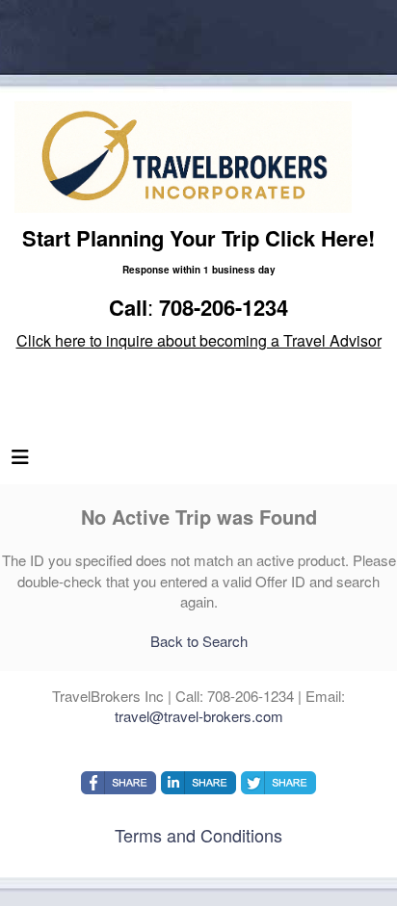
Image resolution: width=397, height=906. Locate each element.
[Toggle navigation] (20, 461)
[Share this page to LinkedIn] (198, 782)
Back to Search (199, 641)
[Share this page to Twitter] (278, 782)
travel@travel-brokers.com (199, 716)
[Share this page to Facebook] (118, 782)
